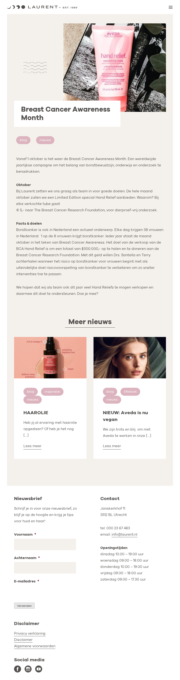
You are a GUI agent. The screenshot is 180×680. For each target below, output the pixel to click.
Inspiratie (52, 391)
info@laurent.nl (124, 534)
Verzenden (24, 606)
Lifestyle (130, 391)
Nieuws (45, 140)
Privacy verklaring (29, 633)
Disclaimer (23, 639)
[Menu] (170, 7)
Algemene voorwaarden (34, 646)
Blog (23, 140)
